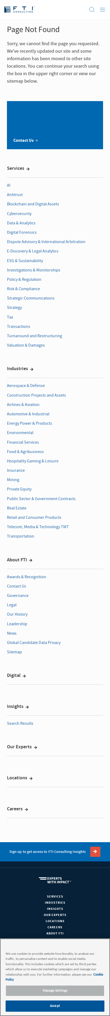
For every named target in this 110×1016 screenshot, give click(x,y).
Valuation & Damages (26, 345)
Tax (10, 317)
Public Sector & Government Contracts (41, 498)
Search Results (20, 723)
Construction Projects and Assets (36, 395)
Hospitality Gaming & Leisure (32, 461)
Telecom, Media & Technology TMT (38, 527)
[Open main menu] (102, 9)
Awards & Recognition (26, 577)
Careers (15, 809)
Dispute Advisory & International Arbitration (46, 241)
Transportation (20, 536)
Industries (17, 369)
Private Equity (19, 489)
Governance (18, 595)
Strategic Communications (30, 298)
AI (8, 185)
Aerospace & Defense (26, 385)
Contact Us (16, 586)
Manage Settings (55, 990)
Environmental (20, 432)
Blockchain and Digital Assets (33, 204)
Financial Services (23, 442)
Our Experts (19, 747)
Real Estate (16, 508)
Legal (12, 605)
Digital (14, 675)
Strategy (14, 307)
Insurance (16, 470)
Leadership (17, 624)
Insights (15, 706)
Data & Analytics (21, 223)
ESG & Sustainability (25, 260)
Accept (55, 1006)
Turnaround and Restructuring (34, 336)
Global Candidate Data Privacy (34, 642)
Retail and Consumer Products (34, 517)
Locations (17, 778)
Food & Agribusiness (25, 451)
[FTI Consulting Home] (19, 9)
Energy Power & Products (29, 423)
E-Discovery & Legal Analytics (32, 251)
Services (15, 168)
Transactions (18, 326)
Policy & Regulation (24, 279)
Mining (13, 479)
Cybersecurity (19, 213)
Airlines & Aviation (23, 404)
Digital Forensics (22, 232)
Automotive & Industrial (28, 414)
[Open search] (92, 9)
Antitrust (15, 194)
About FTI (17, 560)
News (12, 633)
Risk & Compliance (23, 289)
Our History (17, 614)
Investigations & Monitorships (33, 270)
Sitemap (14, 652)
